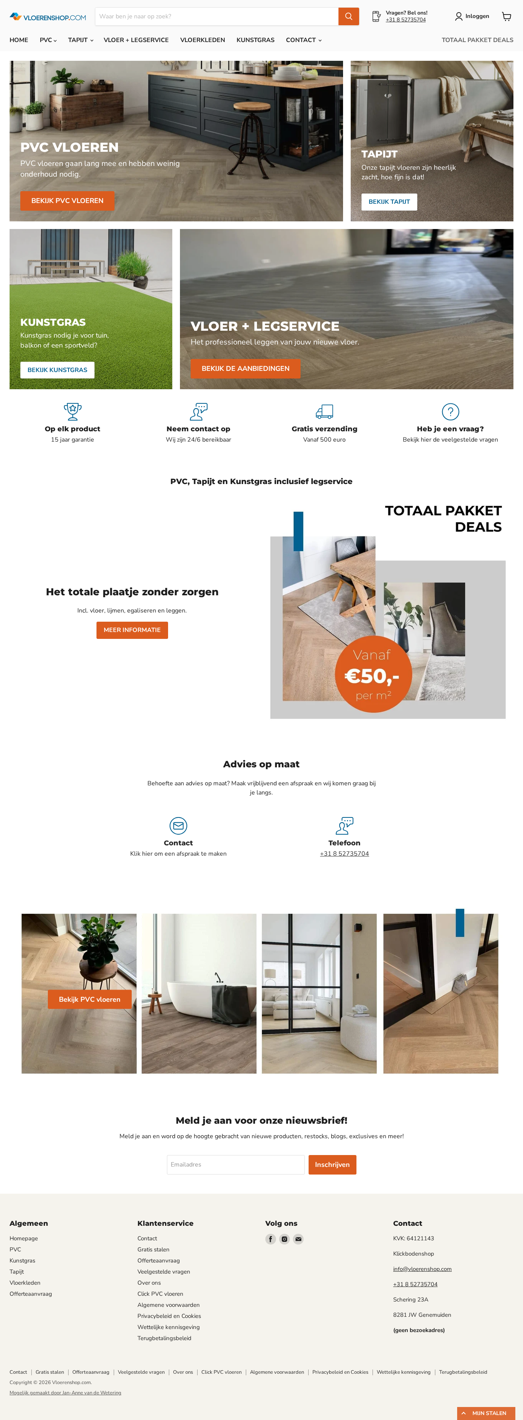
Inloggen (477, 16)
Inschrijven (332, 1164)
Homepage (24, 1238)
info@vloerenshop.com (422, 1269)
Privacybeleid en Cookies (169, 1316)
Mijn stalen (489, 1413)
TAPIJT (78, 40)
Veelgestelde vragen (163, 1271)
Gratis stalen (153, 1249)
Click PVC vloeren (160, 1294)
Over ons (149, 1283)
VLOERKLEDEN (202, 40)
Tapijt (17, 1271)
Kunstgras (22, 1260)
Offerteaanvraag (31, 1294)
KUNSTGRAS (256, 40)
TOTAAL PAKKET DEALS (477, 40)
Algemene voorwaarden (168, 1305)
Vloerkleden (25, 1283)
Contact (147, 1238)
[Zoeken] (348, 16)
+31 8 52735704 (406, 19)
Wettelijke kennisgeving (168, 1327)
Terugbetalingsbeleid (164, 1338)
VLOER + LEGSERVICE (136, 40)
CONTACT (301, 40)
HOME (19, 40)
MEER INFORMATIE (132, 630)
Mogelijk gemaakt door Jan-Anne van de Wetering (65, 1392)
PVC (47, 40)
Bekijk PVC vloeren (90, 999)
